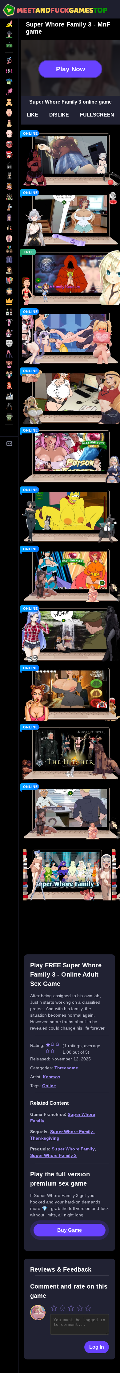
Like (32, 114)
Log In (96, 1347)
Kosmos (51, 1076)
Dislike (59, 114)
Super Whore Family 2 (53, 1155)
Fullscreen (97, 114)
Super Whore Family (73, 1148)
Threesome (66, 1067)
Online (49, 1085)
